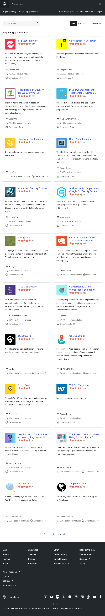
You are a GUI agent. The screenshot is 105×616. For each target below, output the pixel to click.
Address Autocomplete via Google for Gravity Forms (84, 190)
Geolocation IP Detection (82, 40)
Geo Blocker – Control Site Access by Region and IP (32, 436)
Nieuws (6, 554)
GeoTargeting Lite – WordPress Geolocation (82, 288)
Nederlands (14, 597)
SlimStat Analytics (28, 40)
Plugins (31, 559)
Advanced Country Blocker (32, 188)
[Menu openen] (101, 4)
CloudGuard (24, 336)
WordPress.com (11, 572)
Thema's (32, 554)
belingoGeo (24, 237)
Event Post (24, 385)
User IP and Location (80, 139)
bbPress (8, 581)
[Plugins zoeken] (37, 23)
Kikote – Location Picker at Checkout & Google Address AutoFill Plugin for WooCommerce (83, 239)
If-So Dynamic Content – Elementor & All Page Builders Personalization (82, 91)
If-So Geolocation (27, 286)
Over (5, 550)
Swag (83, 563)
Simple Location (78, 483)
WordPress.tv (61, 563)
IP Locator (23, 483)
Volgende (62, 534)
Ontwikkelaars (60, 559)
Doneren (84, 559)
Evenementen (85, 554)
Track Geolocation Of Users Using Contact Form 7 (84, 436)
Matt (6, 576)
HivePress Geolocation (30, 139)
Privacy (6, 563)
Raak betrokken (87, 550)
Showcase (33, 550)
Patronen (32, 563)
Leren (56, 550)
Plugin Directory (9, 12)
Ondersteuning (60, 554)
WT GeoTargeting (79, 385)
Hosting (6, 559)
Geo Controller (77, 336)
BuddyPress (10, 585)
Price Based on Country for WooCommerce (31, 91)
